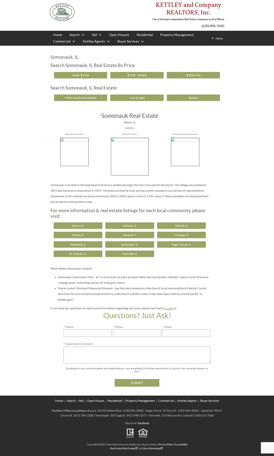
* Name (68, 326)
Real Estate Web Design (122, 448)
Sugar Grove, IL (181, 244)
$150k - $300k (137, 75)
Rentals (193, 97)
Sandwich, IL (78, 244)
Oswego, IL (181, 235)
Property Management (177, 35)
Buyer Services (209, 400)
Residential (145, 35)
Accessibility (181, 444)
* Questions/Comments (79, 343)
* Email (167, 326)
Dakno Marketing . (152, 448)
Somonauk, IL (129, 244)
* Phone (118, 326)
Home (57, 35)
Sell (81, 400)
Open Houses (119, 35)
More (219, 38)
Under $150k (80, 75)
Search (71, 400)
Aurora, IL (78, 225)
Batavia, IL (129, 225)
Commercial (166, 400)
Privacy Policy (166, 444)
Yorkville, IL (129, 253)
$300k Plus (193, 75)
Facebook (143, 423)
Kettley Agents (187, 400)
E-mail (169, 308)
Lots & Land (137, 97)
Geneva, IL (129, 235)
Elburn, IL (78, 235)
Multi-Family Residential (80, 97)
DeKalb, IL (181, 225)
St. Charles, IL (78, 253)
